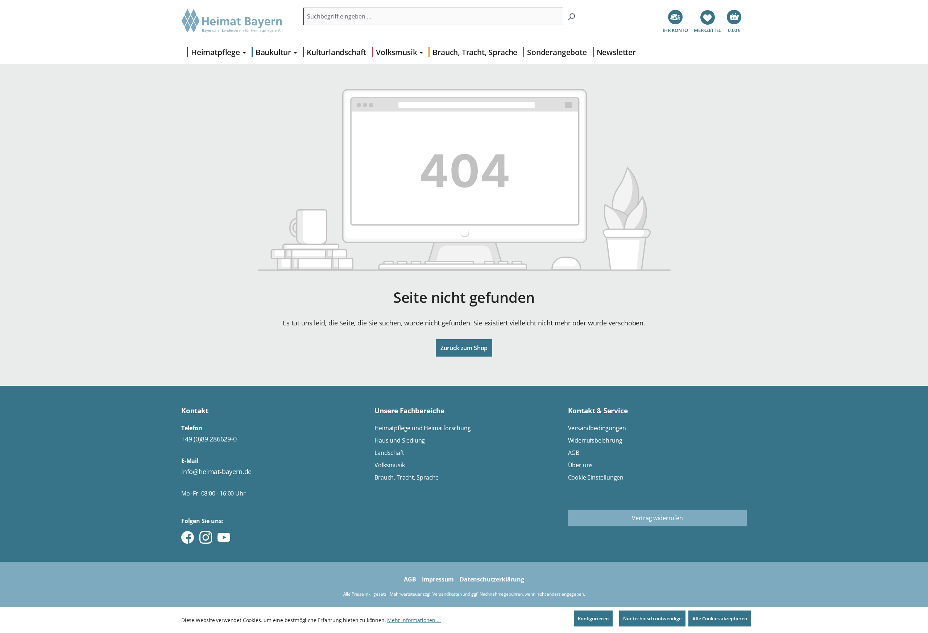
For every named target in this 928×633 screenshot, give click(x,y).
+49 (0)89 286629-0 (209, 439)
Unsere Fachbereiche (409, 410)
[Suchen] (571, 16)
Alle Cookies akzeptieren (719, 618)
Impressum (438, 579)
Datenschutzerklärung (492, 579)
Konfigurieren (593, 618)
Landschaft (389, 453)
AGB (573, 453)
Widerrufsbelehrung (595, 440)
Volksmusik (389, 465)
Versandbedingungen (597, 428)
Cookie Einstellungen (596, 477)
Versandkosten (447, 594)
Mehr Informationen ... (414, 620)
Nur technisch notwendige (652, 618)
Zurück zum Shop (464, 348)
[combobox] (433, 16)
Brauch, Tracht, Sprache (406, 477)
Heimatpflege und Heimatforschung (422, 428)
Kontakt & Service (598, 410)
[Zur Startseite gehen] (232, 21)
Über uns (580, 465)
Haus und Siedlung (399, 440)
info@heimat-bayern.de (216, 471)
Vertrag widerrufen (657, 518)
